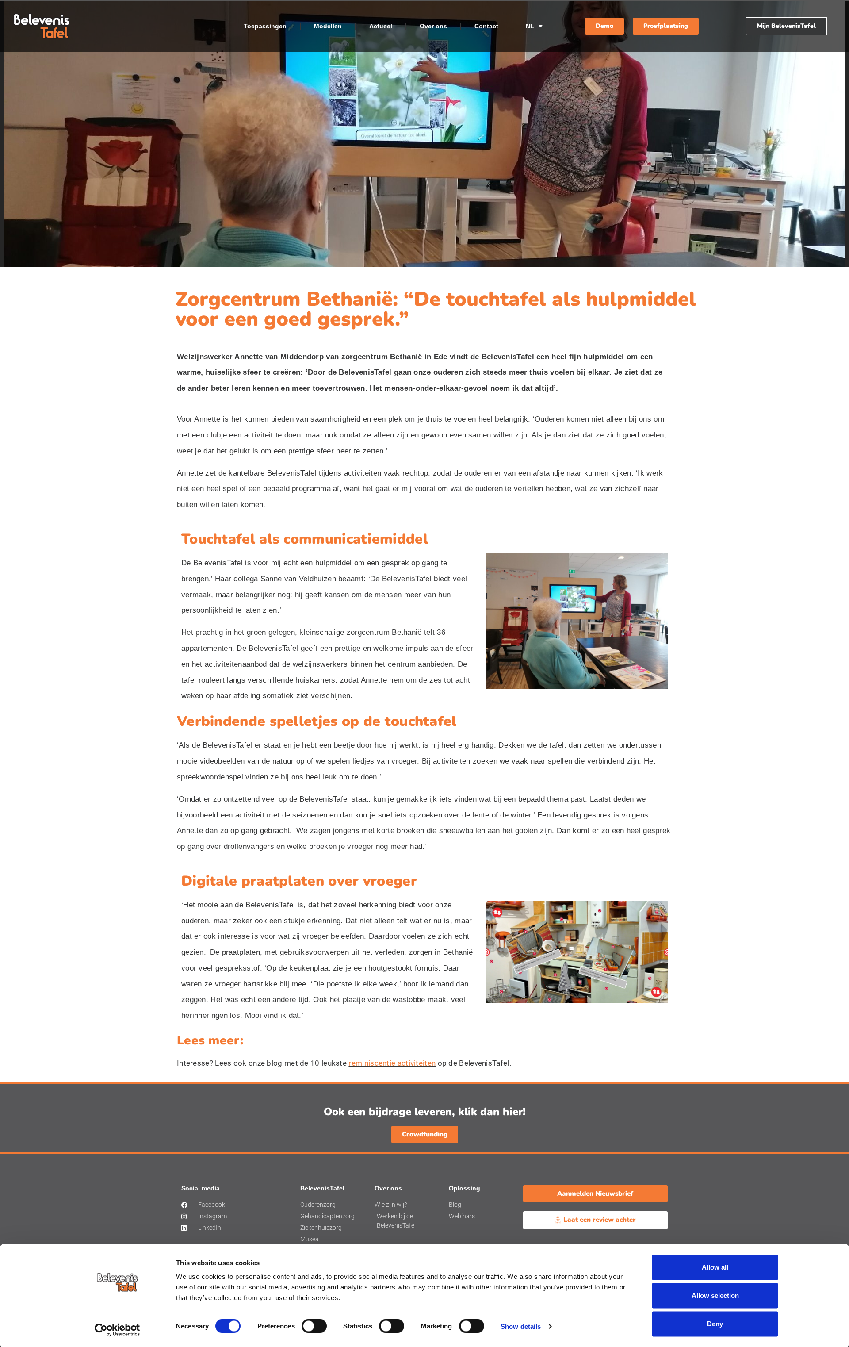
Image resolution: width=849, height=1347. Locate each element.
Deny (715, 1324)
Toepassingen (265, 26)
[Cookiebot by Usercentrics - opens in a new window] (117, 1329)
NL (530, 26)
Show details (521, 1326)
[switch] (314, 1326)
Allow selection (715, 1295)
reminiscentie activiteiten (392, 1063)
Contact (486, 26)
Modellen (328, 26)
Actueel (380, 26)
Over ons (433, 26)
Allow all (715, 1267)
